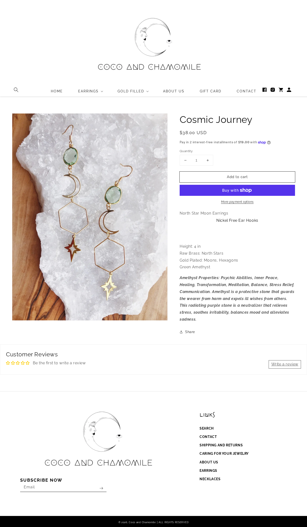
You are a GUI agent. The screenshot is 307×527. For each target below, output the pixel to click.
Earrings (208, 471)
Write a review (284, 364)
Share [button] (190, 332)
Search (207, 428)
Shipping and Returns (221, 445)
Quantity (186, 151)
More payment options (237, 202)
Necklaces (210, 479)
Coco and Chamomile (142, 522)
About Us (209, 462)
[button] (16, 89)
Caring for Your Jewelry (224, 453)
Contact (208, 437)
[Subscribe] (101, 488)
